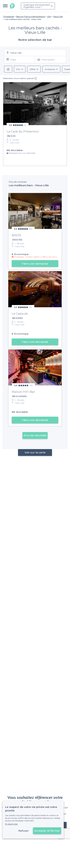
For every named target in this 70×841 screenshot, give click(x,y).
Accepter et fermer (47, 830)
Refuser (23, 830)
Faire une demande (35, 263)
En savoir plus (11, 824)
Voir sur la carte (35, 452)
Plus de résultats (35, 435)
